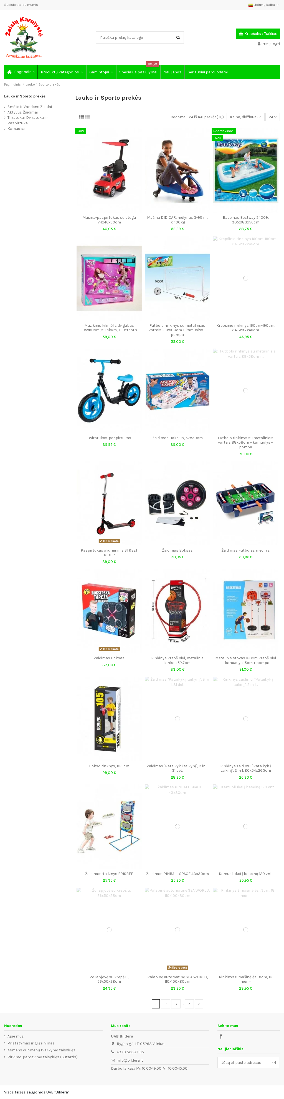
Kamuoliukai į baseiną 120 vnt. (245, 873)
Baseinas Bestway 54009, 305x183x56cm (246, 220)
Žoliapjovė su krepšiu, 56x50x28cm (109, 979)
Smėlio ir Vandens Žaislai (29, 106)
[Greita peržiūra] (109, 211)
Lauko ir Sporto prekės (25, 96)
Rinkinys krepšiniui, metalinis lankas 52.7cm (177, 660)
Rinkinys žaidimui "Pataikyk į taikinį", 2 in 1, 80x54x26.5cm (245, 768)
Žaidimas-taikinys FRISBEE (109, 873)
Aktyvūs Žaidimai (22, 112)
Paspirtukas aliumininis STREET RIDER (109, 552)
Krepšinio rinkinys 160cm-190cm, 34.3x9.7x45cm (245, 328)
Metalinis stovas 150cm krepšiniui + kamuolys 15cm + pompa (245, 660)
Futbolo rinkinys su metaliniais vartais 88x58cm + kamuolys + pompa (245, 443)
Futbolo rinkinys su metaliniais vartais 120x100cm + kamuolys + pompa (177, 330)
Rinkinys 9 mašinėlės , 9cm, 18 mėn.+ (245, 979)
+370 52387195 (130, 1052)
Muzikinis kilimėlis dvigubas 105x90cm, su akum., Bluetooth (109, 328)
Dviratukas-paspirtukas (109, 438)
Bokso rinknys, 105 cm (109, 766)
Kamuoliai (16, 128)
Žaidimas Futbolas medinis (245, 550)
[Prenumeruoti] (274, 1062)
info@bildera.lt (130, 1060)
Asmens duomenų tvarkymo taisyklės (41, 1050)
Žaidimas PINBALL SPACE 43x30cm (177, 873)
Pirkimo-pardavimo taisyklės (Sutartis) (42, 1057)
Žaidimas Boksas (177, 550)
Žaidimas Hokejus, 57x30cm (177, 438)
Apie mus (15, 1036)
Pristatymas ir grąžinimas (31, 1043)
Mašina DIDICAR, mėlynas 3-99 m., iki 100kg (177, 220)
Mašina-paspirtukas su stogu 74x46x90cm (109, 220)
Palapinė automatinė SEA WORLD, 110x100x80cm (177, 979)
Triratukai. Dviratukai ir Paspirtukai (27, 120)
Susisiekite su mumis (21, 5)
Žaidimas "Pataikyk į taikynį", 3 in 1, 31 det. (177, 768)
